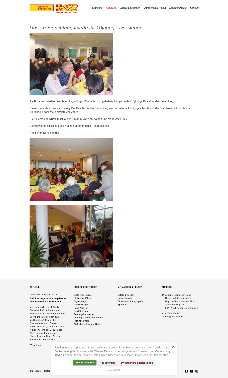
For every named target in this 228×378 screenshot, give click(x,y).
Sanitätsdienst (81, 311)
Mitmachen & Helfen (155, 7)
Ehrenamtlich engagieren (131, 301)
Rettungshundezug (84, 314)
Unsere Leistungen (130, 7)
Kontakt (194, 7)
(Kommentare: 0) (49, 295)
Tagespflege (80, 301)
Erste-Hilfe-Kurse (83, 295)
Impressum (35, 370)
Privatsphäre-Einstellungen (137, 362)
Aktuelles (111, 7)
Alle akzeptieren (84, 362)
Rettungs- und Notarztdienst (88, 317)
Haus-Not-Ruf (81, 308)
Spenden (122, 304)
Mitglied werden (126, 295)
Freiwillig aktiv (125, 298)
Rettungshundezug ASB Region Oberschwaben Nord (196, 371)
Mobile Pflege (81, 304)
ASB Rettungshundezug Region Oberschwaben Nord (191, 371)
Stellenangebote (178, 7)
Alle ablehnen (108, 362)
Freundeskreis (81, 320)
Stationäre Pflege (83, 298)
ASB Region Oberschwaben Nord (186, 371)
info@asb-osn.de (174, 316)
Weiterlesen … (37, 345)
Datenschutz (50, 370)
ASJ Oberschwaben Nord (87, 324)
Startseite (97, 7)
